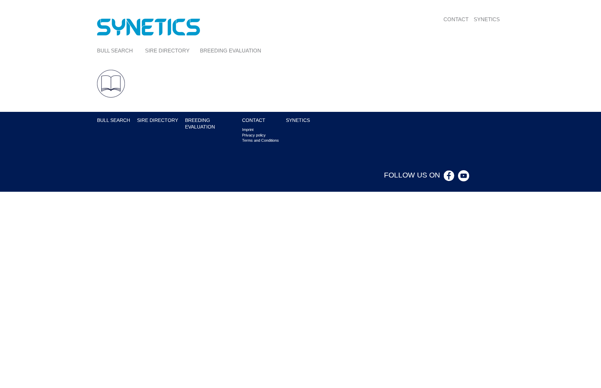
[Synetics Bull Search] (148, 27)
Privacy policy (254, 135)
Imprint (248, 129)
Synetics (487, 19)
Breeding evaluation (230, 50)
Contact (455, 19)
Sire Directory (167, 50)
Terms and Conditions (260, 140)
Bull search (115, 50)
